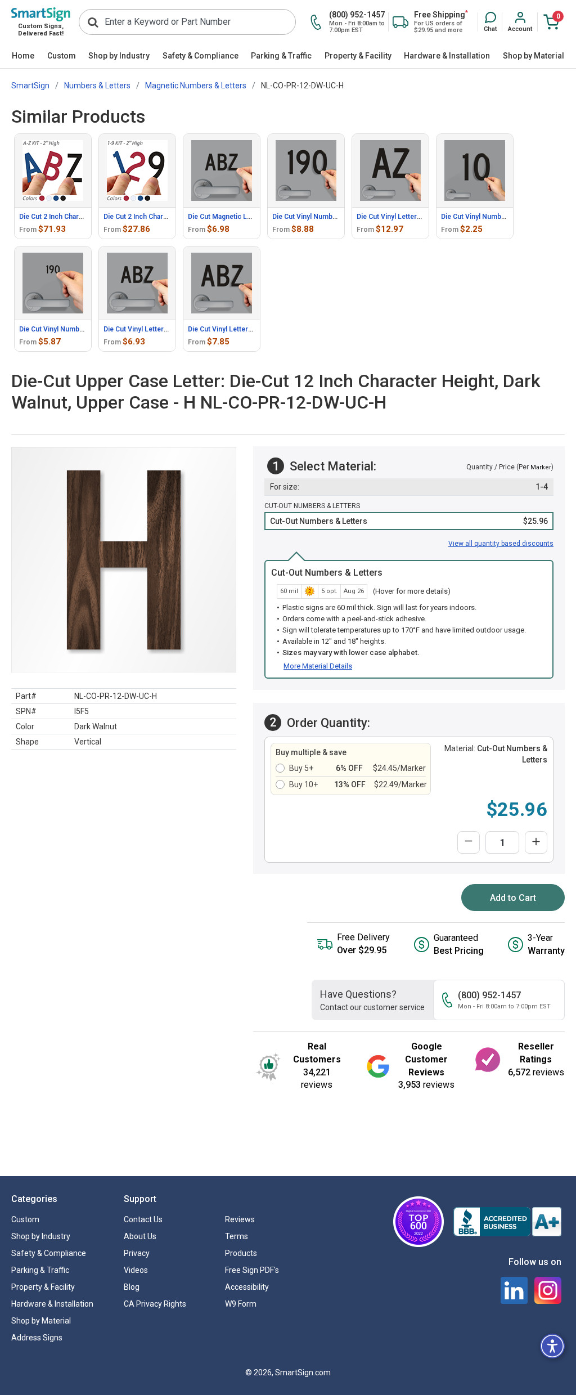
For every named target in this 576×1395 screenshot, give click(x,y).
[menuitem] (23, 56)
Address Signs (36, 1337)
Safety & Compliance (200, 55)
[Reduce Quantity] (468, 842)
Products (241, 1253)
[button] (490, 22)
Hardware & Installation (447, 55)
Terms (236, 1236)
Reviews (240, 1219)
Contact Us (143, 1219)
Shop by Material (533, 55)
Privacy (137, 1253)
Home (23, 55)
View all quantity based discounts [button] (501, 544)
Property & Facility (358, 55)
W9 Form (240, 1303)
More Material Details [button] (318, 666)
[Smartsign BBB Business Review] (507, 1221)
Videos (136, 1270)
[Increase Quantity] (536, 842)
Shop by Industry (119, 55)
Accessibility (247, 1286)
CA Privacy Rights (155, 1303)
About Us (140, 1236)
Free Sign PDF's (252, 1270)
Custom (61, 55)
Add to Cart (513, 897)
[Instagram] (547, 1290)
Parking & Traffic (281, 55)
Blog (132, 1286)
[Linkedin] (514, 1290)
